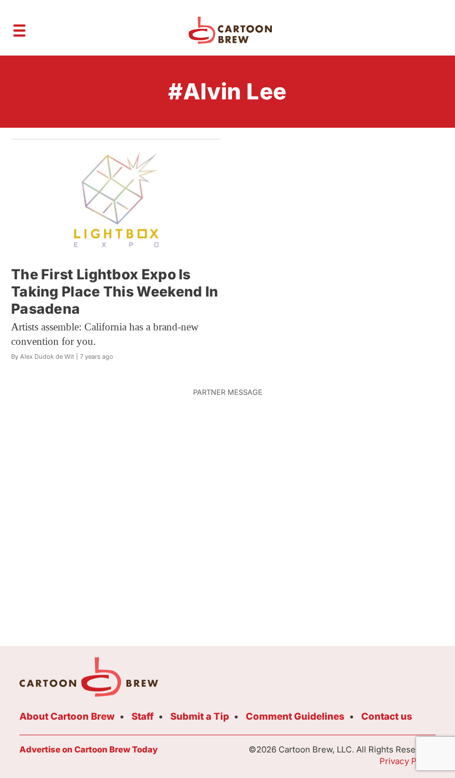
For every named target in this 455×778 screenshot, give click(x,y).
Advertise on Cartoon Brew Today (88, 749)
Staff (143, 716)
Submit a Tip (199, 716)
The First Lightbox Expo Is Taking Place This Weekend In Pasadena (114, 292)
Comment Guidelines (295, 716)
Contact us (386, 716)
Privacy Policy (408, 761)
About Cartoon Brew (67, 716)
